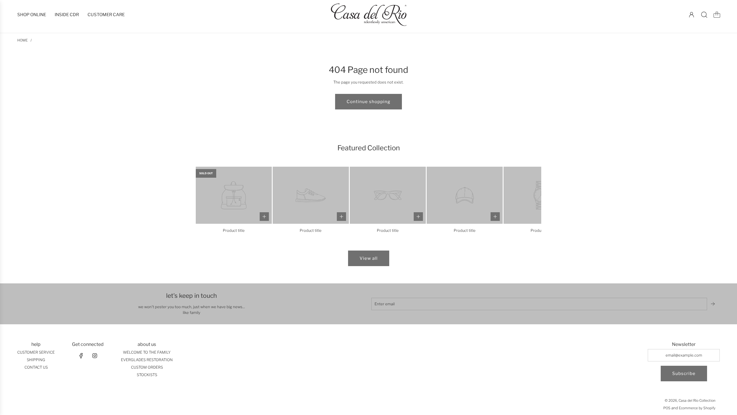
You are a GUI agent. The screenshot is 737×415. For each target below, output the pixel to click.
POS (666, 408)
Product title (234, 230)
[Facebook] (81, 355)
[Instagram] (94, 355)
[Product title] (234, 194)
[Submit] (713, 303)
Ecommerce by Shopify (697, 408)
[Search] (704, 14)
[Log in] (691, 14)
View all (369, 258)
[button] (209, 199)
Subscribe (684, 373)
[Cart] (717, 14)
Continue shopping (368, 101)
